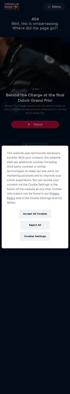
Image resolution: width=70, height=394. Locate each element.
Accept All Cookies (35, 213)
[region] (35, 197)
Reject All (35, 225)
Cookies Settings (35, 236)
